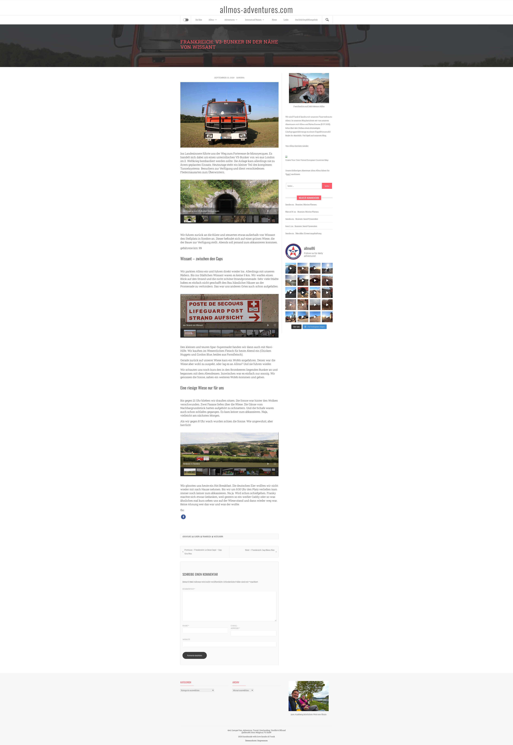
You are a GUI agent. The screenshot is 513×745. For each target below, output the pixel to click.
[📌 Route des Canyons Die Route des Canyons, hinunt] (327, 304)
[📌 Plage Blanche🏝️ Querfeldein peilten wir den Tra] (290, 280)
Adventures (230, 19)
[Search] (327, 19)
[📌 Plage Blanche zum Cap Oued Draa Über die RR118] (327, 268)
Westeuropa (218, 536)
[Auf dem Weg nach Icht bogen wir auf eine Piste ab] (290, 304)
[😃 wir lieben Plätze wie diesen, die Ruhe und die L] (315, 292)
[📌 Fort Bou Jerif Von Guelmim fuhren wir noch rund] (303, 280)
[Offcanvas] (186, 20)
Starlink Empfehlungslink (306, 19)
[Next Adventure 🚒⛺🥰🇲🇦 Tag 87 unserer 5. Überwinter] (315, 316)
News (274, 19)
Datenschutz (250, 740)
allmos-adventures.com (256, 9)
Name (185, 625)
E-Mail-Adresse (235, 626)
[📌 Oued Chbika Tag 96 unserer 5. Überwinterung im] (303, 268)
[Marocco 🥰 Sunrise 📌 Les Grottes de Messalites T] (327, 316)
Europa (197, 536)
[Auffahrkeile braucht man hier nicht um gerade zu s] (303, 292)
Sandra (240, 77)
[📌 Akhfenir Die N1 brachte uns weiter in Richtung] (290, 268)
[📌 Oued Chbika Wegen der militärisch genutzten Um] (315, 268)
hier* (288, 174)
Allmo (211, 19)
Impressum (262, 740)
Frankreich (207, 536)
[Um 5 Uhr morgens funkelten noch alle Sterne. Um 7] (315, 280)
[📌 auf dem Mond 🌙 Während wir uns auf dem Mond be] (315, 304)
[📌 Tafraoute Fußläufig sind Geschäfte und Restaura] (290, 316)
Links (286, 19)
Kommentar (188, 589)
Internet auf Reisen (253, 19)
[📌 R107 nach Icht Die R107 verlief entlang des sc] (303, 304)
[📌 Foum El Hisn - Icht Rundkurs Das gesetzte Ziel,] (327, 280)
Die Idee (198, 19)
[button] (183, 517)
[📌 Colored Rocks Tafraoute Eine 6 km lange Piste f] (303, 316)
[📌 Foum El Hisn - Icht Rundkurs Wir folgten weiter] (290, 292)
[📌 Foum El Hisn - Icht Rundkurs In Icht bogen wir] (327, 292)
